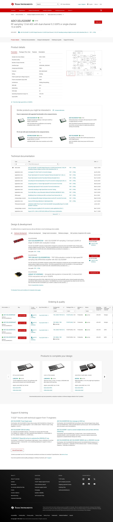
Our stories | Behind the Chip (17, 487)
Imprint (71, 515)
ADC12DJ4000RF (73, 135)
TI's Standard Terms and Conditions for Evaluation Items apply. (26, 290)
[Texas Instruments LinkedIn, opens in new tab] (83, 484)
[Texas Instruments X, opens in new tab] (94, 479)
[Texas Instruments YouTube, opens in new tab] (94, 484)
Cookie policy (22, 515)
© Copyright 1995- (16, 518)
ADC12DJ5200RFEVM (35, 241)
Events (12, 490)
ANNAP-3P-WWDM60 (35, 274)
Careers (13, 481)
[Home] (22, 4)
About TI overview (15, 479)
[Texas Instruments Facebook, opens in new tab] (89, 479)
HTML (94, 32)
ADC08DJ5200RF (32, 135)
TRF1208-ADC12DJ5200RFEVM (39, 257)
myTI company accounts (64, 481)
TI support (49, 457)
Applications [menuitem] (22, 10)
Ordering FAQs (62, 487)
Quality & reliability (39, 492)
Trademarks (54, 515)
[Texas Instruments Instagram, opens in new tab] (83, 479)
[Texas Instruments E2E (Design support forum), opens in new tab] (89, 484)
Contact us (37, 479)
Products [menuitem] (13, 10)
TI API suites (62, 479)
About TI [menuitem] (70, 10)
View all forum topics (17, 450)
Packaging (37, 490)
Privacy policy (30, 515)
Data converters (19, 14)
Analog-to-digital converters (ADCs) (35, 14)
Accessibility (14, 515)
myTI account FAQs (39, 495)
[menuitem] (101, 10)
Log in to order (94, 239)
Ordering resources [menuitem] (59, 10)
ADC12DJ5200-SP (32, 118)
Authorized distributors (64, 490)
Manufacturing (14, 495)
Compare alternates (59, 110)
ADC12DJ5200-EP (74, 118)
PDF (91, 32)
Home (12, 14)
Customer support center (41, 487)
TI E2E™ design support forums (42, 481)
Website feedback (63, 515)
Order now (98, 22)
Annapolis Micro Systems (37, 285)
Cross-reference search (40, 484)
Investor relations (15, 492)
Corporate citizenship (16, 498)
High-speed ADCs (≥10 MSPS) (55, 14)
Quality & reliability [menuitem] (47, 10)
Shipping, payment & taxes (65, 484)
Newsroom (13, 484)
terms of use (64, 454)
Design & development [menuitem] (34, 10)
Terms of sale (38, 515)
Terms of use (47, 515)
